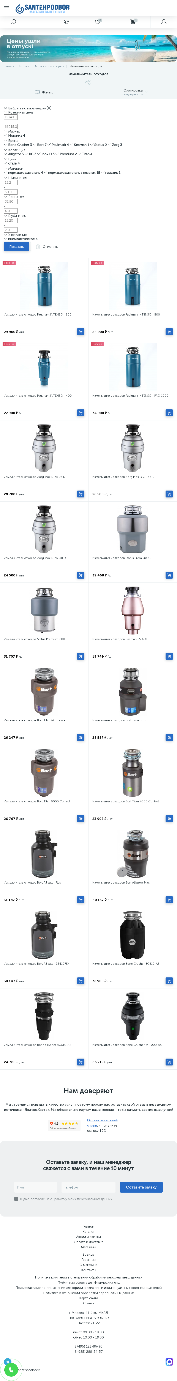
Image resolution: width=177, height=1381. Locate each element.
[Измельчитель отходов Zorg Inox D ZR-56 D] (132, 448)
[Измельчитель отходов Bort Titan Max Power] (44, 692)
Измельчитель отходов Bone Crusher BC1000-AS (127, 1045)
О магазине (88, 1265)
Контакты (88, 1270)
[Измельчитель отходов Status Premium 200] (44, 610)
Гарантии (88, 1260)
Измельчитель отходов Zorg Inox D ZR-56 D (123, 477)
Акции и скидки (88, 1237)
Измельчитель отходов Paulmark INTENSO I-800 (37, 314)
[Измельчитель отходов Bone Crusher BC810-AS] (132, 935)
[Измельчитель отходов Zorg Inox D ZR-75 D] (44, 448)
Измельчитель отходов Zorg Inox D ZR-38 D (35, 558)
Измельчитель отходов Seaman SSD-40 (120, 639)
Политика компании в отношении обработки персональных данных (88, 1277)
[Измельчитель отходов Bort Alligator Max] (132, 854)
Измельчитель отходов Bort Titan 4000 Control (125, 801)
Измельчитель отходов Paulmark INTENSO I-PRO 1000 (130, 396)
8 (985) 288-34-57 (89, 1351)
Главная (89, 1226)
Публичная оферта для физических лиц (89, 1282)
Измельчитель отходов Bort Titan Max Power (35, 720)
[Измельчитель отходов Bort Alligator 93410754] (44, 935)
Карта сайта (88, 1298)
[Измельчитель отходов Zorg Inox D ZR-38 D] (44, 529)
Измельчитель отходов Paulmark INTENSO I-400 (38, 396)
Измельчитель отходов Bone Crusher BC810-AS (126, 964)
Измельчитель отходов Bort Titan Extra (119, 720)
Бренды (88, 1254)
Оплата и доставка (88, 1242)
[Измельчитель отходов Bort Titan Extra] (132, 692)
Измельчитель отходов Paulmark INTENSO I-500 (126, 314)
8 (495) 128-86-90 (88, 1346)
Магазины (88, 1247)
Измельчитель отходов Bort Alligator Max (121, 882)
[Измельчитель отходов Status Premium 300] (132, 529)
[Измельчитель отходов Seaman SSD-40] (132, 610)
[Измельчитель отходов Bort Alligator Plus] (44, 854)
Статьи (88, 1303)
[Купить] (80, 331)
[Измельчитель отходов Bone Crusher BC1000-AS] (132, 1016)
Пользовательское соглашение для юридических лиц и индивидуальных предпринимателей (89, 1288)
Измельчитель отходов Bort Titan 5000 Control (37, 801)
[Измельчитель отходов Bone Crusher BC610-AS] (44, 1016)
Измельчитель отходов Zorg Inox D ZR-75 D (34, 477)
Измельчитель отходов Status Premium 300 (122, 558)
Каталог (88, 1231)
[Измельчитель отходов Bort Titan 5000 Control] (44, 773)
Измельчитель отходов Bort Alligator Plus (32, 882)
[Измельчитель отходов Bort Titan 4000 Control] (132, 773)
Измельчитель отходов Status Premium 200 (34, 639)
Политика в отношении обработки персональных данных (88, 1293)
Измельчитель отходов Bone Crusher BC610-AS (37, 1045)
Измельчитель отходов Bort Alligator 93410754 (37, 964)
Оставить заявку (141, 1187)
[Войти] (163, 22)
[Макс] (169, 1362)
